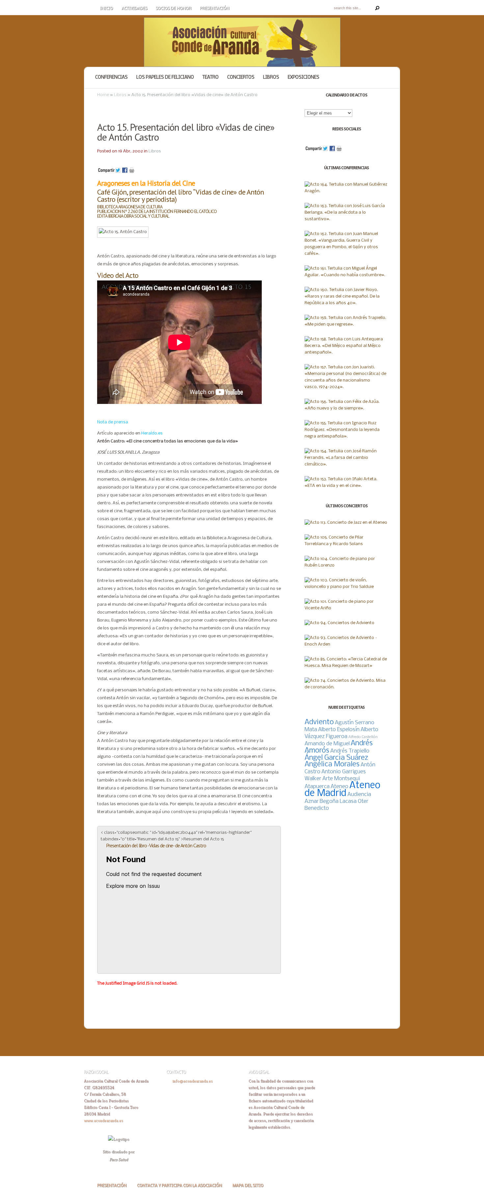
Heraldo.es (152, 433)
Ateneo (339, 786)
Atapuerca (317, 786)
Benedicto (317, 808)
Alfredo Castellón (363, 737)
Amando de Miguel (327, 744)
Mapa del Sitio (247, 1186)
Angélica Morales (332, 764)
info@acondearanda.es (193, 1081)
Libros (271, 77)
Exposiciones (303, 77)
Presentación (214, 9)
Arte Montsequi (341, 779)
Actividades (134, 9)
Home (103, 95)
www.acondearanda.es (103, 1120)
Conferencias (111, 77)
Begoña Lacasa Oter (344, 801)
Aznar (312, 801)
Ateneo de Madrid (342, 790)
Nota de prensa (112, 422)
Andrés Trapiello (349, 751)
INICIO (106, 9)
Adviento (319, 722)
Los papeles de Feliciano (165, 77)
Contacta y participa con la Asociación (179, 1186)
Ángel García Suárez (336, 758)
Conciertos (241, 77)
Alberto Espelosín (339, 729)
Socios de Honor (173, 9)
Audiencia (359, 794)
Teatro (210, 77)
